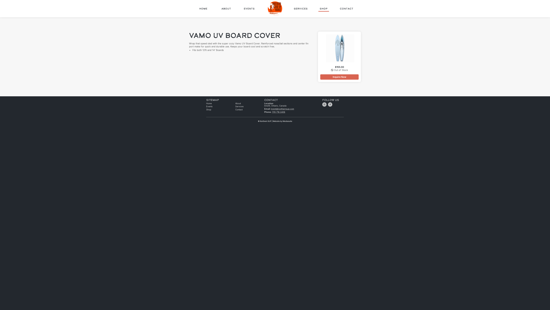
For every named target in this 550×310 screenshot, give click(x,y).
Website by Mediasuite (282, 121)
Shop (324, 8)
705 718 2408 (278, 112)
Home (203, 8)
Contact (346, 8)
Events (249, 8)
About (226, 8)
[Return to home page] (275, 8)
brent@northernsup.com (282, 109)
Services (301, 8)
